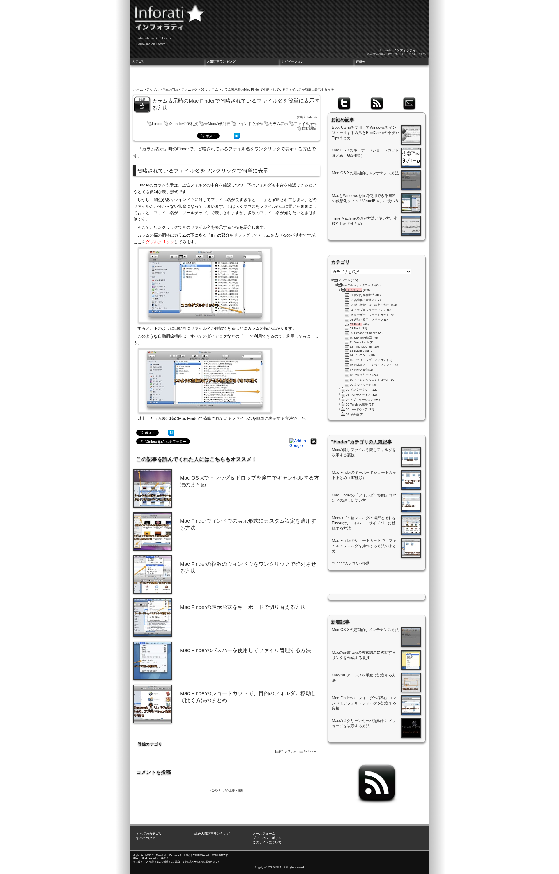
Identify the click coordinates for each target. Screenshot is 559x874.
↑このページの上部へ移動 (226, 790)
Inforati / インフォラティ (398, 50)
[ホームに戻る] (168, 14)
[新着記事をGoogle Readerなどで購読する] (298, 445)
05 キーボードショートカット (369, 314)
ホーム (138, 89)
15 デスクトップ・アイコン (368, 360)
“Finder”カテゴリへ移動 (350, 563)
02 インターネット (358, 389)
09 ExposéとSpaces (363, 332)
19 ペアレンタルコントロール (369, 379)
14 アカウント (359, 355)
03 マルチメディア (358, 394)
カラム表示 (278, 123)
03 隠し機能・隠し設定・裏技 (369, 304)
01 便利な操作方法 (362, 295)
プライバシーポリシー (269, 838)
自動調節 (309, 128)
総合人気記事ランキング (212, 833)
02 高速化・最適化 (362, 300)
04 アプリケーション (360, 399)
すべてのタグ (145, 838)
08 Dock (355, 328)
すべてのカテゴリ (149, 833)
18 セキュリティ (361, 374)
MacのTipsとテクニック (180, 89)
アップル (152, 89)
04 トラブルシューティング (368, 309)
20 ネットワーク (361, 384)
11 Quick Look (359, 342)
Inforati (312, 117)
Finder (157, 123)
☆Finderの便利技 (183, 123)
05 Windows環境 (357, 404)
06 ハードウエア (357, 409)
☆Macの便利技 (217, 123)
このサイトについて (267, 842)
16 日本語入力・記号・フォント (371, 364)
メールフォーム (264, 833)
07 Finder (310, 751)
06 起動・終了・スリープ (366, 319)
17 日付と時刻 (359, 369)
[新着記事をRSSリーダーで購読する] (313, 444)
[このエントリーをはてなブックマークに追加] (237, 137)
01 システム (209, 89)
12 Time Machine (361, 346)
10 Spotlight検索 (361, 337)
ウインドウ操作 (249, 123)
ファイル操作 (305, 123)
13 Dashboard (359, 350)
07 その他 (352, 414)
